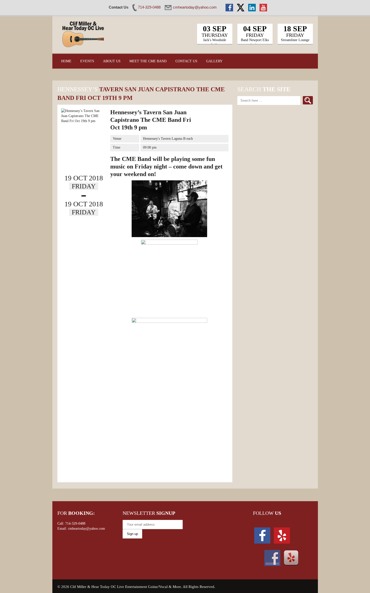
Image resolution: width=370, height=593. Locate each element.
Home (66, 61)
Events (87, 61)
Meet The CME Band (148, 61)
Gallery (214, 61)
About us (112, 61)
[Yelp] (282, 535)
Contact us (186, 61)
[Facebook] (262, 535)
